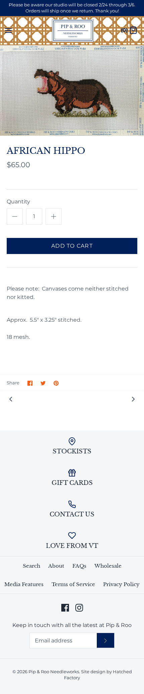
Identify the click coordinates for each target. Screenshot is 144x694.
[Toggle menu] (8, 30)
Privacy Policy (121, 584)
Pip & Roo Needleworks (53, 671)
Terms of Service (73, 584)
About (56, 566)
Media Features (24, 584)
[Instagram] (79, 608)
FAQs (79, 566)
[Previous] (11, 398)
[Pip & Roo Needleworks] (72, 30)
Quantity (18, 201)
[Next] (133, 398)
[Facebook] (65, 608)
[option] (72, 91)
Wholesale (108, 566)
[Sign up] (105, 640)
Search (31, 566)
